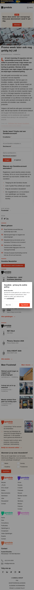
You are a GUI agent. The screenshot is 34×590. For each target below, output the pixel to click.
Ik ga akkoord (24, 305)
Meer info (8, 305)
